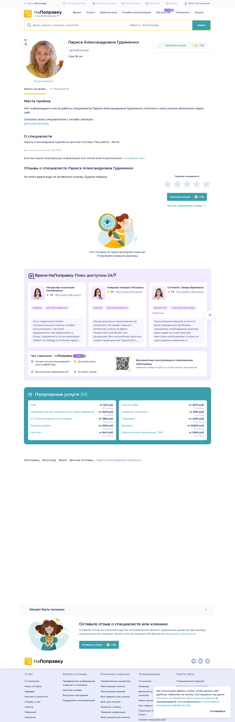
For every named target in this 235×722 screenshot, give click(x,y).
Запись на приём (35, 88)
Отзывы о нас (32, 701)
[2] (177, 184)
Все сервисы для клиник (115, 696)
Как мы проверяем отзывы (185, 205)
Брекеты (127, 425)
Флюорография (41, 425)
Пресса (29, 706)
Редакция (30, 712)
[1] (168, 184)
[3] (187, 184)
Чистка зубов (130, 404)
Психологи (183, 12)
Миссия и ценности (36, 696)
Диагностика (108, 12)
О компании (32, 681)
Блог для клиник (111, 701)
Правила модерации (113, 712)
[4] (196, 184)
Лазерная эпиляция (135, 411)
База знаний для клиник (115, 717)
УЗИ (33, 404)
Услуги (90, 12)
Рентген (36, 432)
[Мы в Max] (207, 661)
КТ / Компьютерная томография (51, 418)
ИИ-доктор (163, 12)
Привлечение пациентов (115, 681)
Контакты (30, 717)
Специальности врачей (190, 681)
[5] (206, 184)
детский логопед (79, 50)
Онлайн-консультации (136, 12)
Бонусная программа (75, 695)
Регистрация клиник (113, 686)
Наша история (33, 686)
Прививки (128, 418)
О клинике (144, 681)
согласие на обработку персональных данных (186, 698)
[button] (76, 25)
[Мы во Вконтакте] (201, 661)
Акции (199, 12)
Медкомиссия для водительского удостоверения (62, 411)
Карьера (30, 691)
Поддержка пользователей (79, 700)
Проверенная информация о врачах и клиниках (79, 683)
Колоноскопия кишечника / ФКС (143, 432)
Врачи (77, 12)
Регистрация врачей (113, 691)
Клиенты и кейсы (111, 706)
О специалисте (59, 88)
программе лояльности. (180, 633)
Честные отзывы (72, 690)
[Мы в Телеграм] (194, 661)
